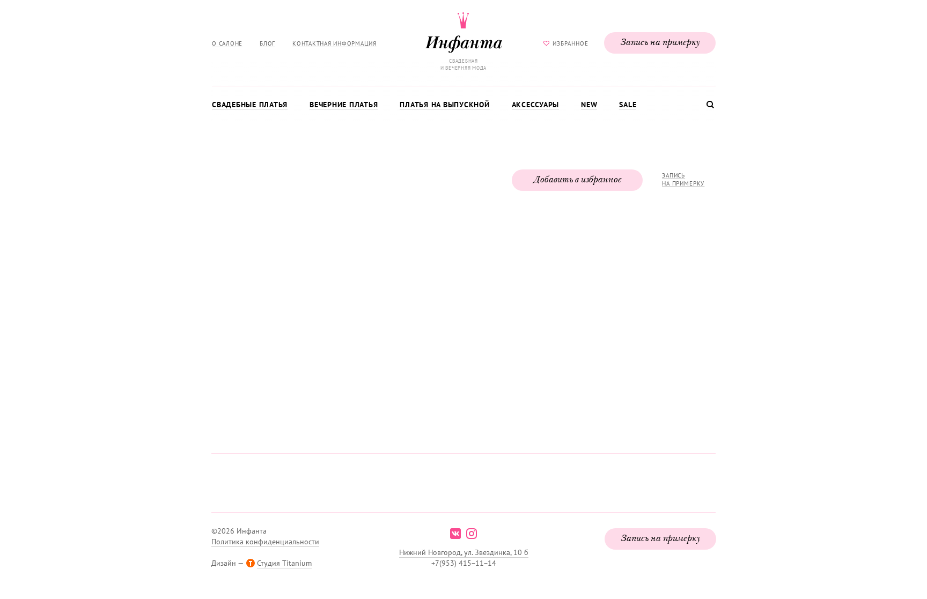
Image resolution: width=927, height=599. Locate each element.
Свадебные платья (250, 104)
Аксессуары (536, 104)
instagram (471, 533)
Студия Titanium (284, 563)
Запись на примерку (660, 43)
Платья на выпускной (444, 104)
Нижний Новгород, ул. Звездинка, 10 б (463, 552)
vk (455, 533)
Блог (267, 43)
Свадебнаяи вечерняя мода (463, 64)
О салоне (227, 43)
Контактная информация (334, 43)
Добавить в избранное (577, 180)
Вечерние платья (344, 104)
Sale (627, 104)
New (589, 104)
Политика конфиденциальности (265, 541)
